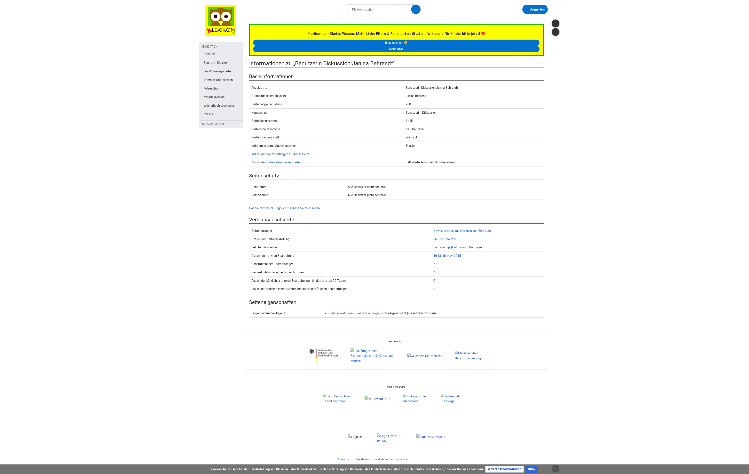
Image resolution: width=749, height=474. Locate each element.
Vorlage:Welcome (340, 313)
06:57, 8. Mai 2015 (445, 239)
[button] (504, 469)
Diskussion (468, 231)
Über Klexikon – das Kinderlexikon (374, 459)
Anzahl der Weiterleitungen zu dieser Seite (280, 154)
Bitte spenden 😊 (396, 42)
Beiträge (484, 231)
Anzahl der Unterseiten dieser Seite (275, 162)
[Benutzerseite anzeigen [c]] (555, 23)
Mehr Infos (396, 49)
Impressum (402, 459)
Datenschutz (345, 459)
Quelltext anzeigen (367, 313)
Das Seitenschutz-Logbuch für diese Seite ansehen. (284, 208)
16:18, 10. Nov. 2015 (447, 256)
